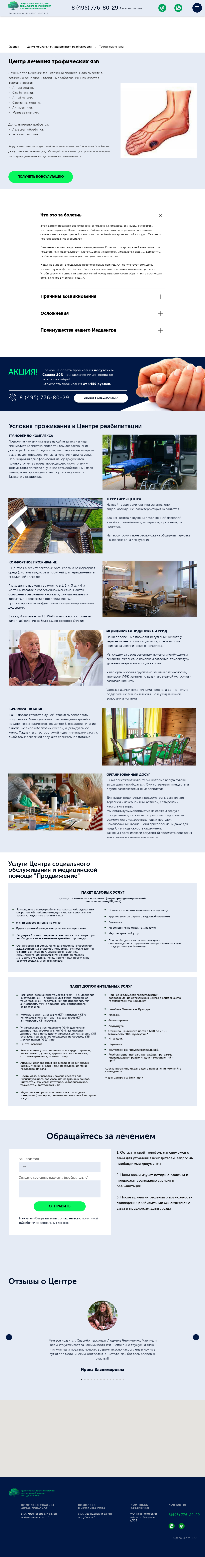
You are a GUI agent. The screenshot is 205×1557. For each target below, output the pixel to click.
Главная (13, 46)
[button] (101, 398)
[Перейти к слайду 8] (104, 1379)
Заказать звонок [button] (131, 8)
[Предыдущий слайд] (9, 1337)
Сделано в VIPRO (185, 1537)
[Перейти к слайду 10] (110, 1379)
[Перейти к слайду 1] (81, 1379)
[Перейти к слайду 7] (100, 1379)
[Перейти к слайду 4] (91, 1379)
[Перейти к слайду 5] (94, 1379)
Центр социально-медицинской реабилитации (59, 46)
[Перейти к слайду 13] (120, 1379)
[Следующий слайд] (196, 1337)
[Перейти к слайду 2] (84, 1379)
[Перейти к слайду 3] (88, 1379)
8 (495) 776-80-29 (94, 8)
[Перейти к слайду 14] (123, 1379)
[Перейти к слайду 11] (113, 1379)
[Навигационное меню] (197, 7)
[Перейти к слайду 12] (117, 1379)
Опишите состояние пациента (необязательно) (53, 1177)
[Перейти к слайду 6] (97, 1379)
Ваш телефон (29, 1159)
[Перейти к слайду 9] (107, 1379)
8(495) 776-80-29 (184, 1515)
